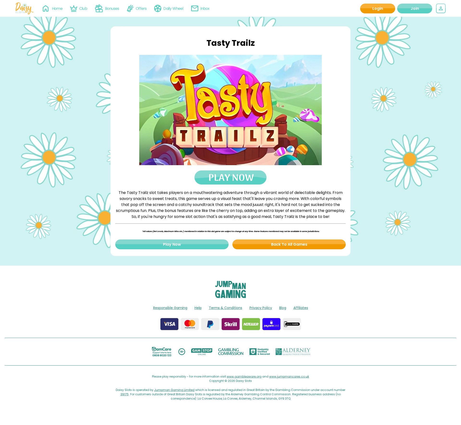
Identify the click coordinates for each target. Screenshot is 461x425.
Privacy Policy (260, 307)
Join (415, 8)
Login (377, 8)
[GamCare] (161, 352)
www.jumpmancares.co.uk (289, 376)
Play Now (172, 244)
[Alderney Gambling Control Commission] (293, 351)
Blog (282, 307)
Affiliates (300, 307)
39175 (125, 394)
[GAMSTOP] (201, 351)
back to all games (289, 244)
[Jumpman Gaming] (230, 296)
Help (198, 307)
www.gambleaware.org (244, 376)
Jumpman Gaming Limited (174, 390)
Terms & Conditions (225, 307)
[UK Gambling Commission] (230, 351)
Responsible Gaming (170, 307)
